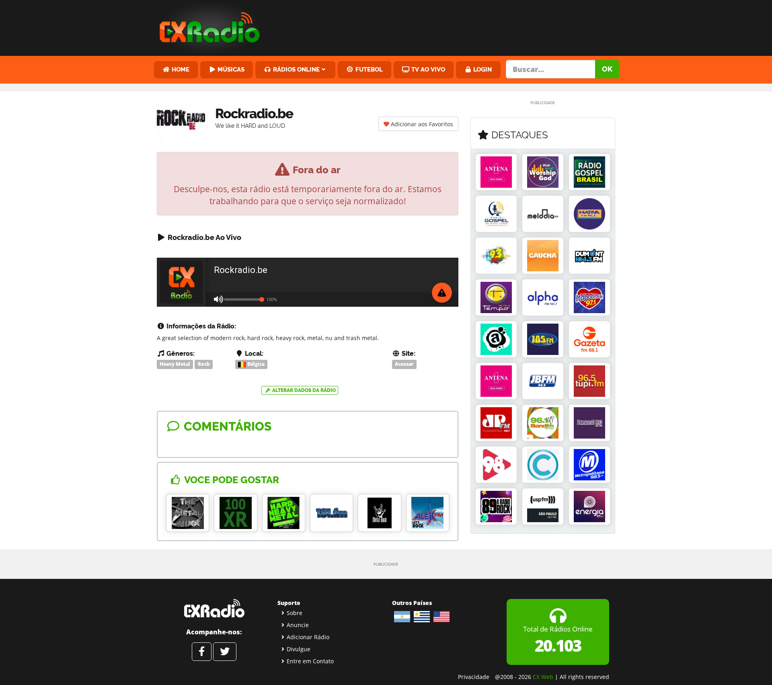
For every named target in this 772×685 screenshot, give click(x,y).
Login (482, 69)
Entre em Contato (310, 661)
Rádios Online (295, 69)
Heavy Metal (175, 364)
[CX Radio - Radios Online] (214, 608)
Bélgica (255, 364)
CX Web (543, 677)
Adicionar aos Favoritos (421, 124)
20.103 (558, 645)
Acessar (404, 364)
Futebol (368, 69)
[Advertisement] (447, 26)
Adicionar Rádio (308, 637)
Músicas (230, 69)
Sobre (294, 613)
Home (179, 69)
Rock (204, 364)
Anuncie (298, 625)
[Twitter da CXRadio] (224, 651)
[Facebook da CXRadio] (201, 651)
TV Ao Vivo (427, 69)
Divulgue (298, 649)
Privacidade (473, 677)
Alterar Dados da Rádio (303, 390)
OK (607, 69)
